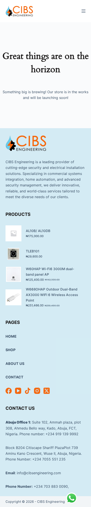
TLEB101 (32, 251)
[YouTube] (18, 391)
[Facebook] (9, 391)
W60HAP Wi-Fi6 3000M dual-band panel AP (50, 272)
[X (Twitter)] (47, 391)
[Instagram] (37, 391)
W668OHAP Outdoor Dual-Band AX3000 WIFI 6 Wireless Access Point (52, 294)
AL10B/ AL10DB (38, 231)
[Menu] (83, 11)
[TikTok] (28, 391)
